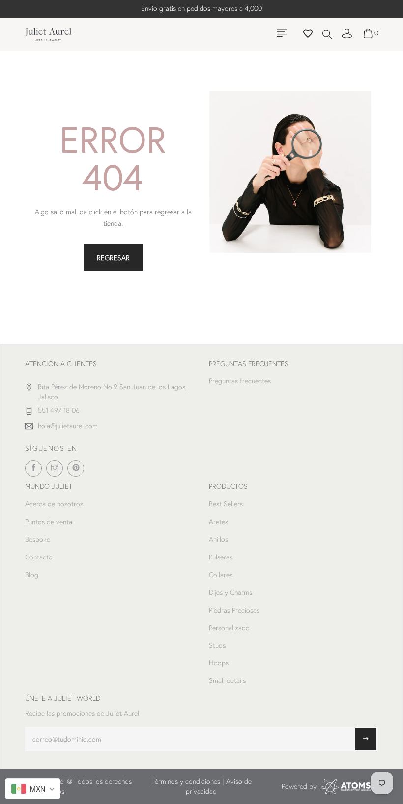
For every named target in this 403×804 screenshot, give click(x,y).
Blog (31, 574)
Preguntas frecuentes (240, 380)
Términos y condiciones (185, 781)
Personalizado (229, 627)
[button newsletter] (365, 739)
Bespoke (37, 539)
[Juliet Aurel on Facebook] (33, 468)
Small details (227, 680)
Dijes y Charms (230, 592)
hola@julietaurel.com (68, 425)
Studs (217, 645)
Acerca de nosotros (54, 503)
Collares (220, 574)
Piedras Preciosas (234, 610)
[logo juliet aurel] (48, 33)
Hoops (219, 662)
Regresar (113, 257)
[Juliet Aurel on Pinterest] (75, 468)
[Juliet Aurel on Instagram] (54, 468)
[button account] (347, 33)
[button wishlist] (308, 35)
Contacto (39, 557)
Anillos (218, 539)
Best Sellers (226, 503)
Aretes (218, 521)
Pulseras (220, 557)
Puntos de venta (48, 521)
